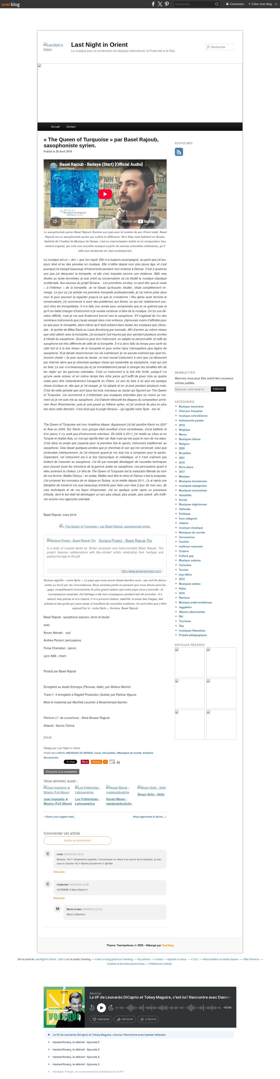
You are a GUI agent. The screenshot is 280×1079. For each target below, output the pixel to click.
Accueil (55, 126)
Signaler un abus (177, 959)
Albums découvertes (192, 612)
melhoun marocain (191, 546)
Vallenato (185, 509)
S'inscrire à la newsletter (61, 771)
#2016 (61, 753)
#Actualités (109, 753)
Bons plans (186, 467)
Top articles (143, 959)
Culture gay (186, 556)
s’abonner (103, 1019)
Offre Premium (251, 959)
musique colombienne (193, 416)
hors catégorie (188, 518)
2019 (182, 425)
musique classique (191, 528)
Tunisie (183, 570)
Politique (184, 514)
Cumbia (184, 542)
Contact (71, 126)
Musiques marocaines (193, 490)
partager (127, 1019)
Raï (181, 616)
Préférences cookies (160, 963)
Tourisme (185, 621)
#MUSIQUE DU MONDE (79, 753)
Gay (181, 626)
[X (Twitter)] (160, 4)
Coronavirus (187, 537)
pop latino (185, 574)
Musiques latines (189, 439)
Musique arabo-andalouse (195, 602)
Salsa (182, 588)
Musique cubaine (190, 560)
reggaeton (185, 607)
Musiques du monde (192, 532)
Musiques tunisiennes (193, 481)
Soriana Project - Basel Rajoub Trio (125, 540)
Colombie (185, 565)
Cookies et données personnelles (126, 963)
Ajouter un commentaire (77, 840)
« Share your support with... (59, 816)
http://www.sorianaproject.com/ (141, 571)
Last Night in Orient (99, 44)
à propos (150, 1019)
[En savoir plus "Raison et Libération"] (221, 739)
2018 (182, 462)
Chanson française (191, 411)
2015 (182, 579)
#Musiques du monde (129, 753)
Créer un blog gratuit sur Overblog (114, 959)
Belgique (184, 429)
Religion (184, 444)
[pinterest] (166, 4)
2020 (182, 448)
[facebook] (153, 4)
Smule (183, 500)
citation (183, 523)
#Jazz (97, 753)
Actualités (185, 495)
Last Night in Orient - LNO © (50, 959)
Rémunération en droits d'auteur (221, 959)
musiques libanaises (192, 630)
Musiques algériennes (193, 504)
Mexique (184, 476)
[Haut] (47, 737)
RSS (179, 152)
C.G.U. (195, 959)
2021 (182, 458)
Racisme (184, 598)
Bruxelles (185, 453)
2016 (182, 593)
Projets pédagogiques (193, 635)
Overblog (168, 945)
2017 (182, 472)
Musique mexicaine (191, 406)
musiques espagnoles (193, 485)
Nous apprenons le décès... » (150, 816)
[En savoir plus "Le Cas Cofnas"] (190, 676)
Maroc (183, 434)
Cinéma (184, 551)
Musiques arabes (189, 584)
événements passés (191, 420)
